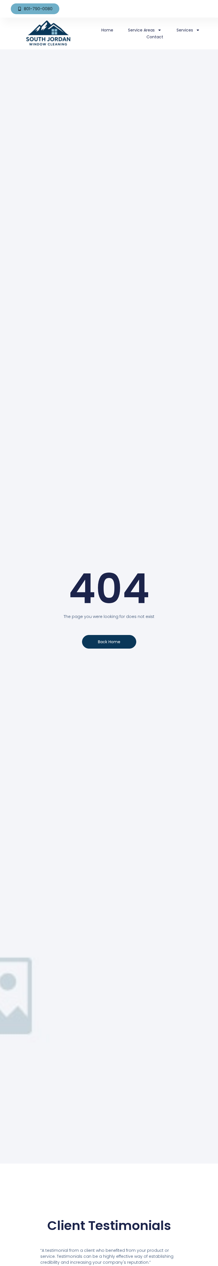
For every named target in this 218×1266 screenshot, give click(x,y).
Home (107, 30)
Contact (154, 37)
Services (185, 30)
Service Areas (141, 30)
